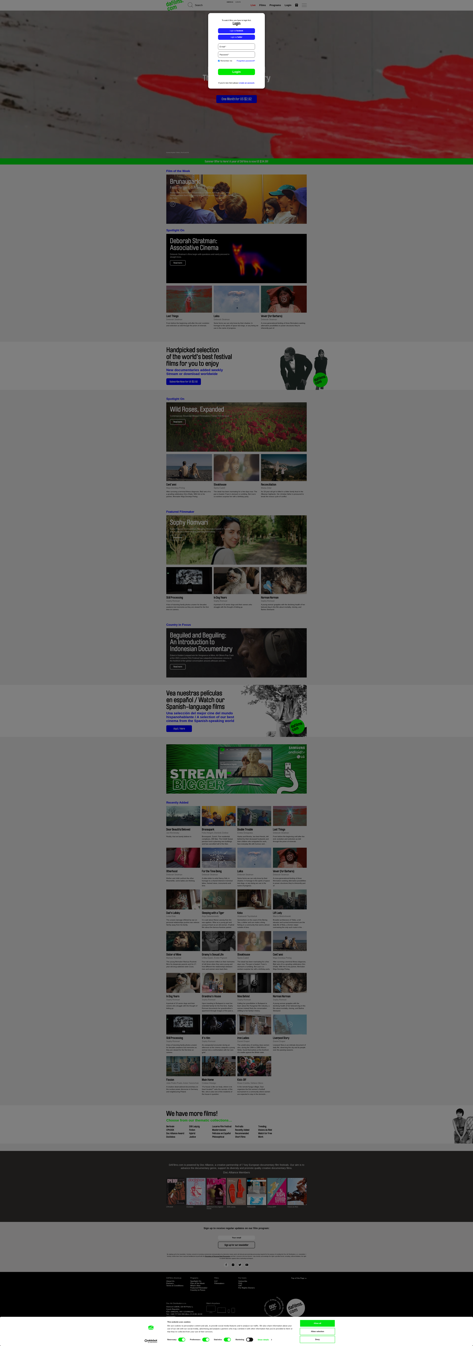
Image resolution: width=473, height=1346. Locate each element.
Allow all (317, 1323)
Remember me (226, 61)
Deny (317, 1339)
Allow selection (317, 1331)
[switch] (205, 1340)
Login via (236, 31)
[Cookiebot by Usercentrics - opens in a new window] (151, 1341)
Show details (263, 1340)
